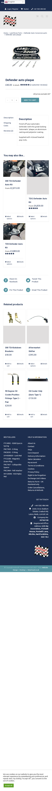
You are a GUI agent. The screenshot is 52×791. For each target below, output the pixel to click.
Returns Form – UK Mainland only (35, 483)
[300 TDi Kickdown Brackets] (14, 326)
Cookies (31, 469)
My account (32, 462)
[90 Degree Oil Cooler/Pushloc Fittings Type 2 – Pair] (14, 379)
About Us (31, 443)
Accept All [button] (8, 785)
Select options (9, 217)
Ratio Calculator (34, 459)
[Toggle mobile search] (42, 16)
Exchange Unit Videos (37, 478)
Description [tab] (8, 118)
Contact (31, 446)
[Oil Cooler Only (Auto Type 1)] (38, 379)
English (11, 2)
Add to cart (30, 100)
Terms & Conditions (36, 466)
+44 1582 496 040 (41, 505)
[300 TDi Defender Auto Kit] (14, 168)
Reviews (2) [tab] (8, 131)
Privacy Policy (33, 472)
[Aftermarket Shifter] (38, 326)
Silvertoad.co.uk (33, 570)
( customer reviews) (38, 85)
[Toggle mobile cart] (37, 16)
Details (21, 216)
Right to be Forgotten (37, 475)
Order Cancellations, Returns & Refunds (36, 488)
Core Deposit (33, 453)
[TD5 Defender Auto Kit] (14, 231)
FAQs (30, 450)
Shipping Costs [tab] (7, 124)
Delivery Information (36, 456)
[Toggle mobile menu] (47, 16)
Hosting (22, 570)
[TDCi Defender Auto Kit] (38, 177)
